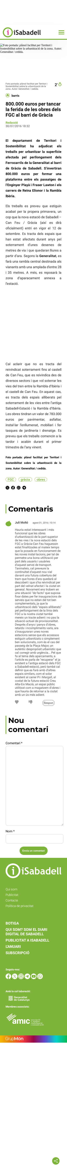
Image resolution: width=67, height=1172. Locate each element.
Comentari (14, 743)
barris (15, 95)
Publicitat (12, 895)
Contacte (12, 900)
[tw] (15, 978)
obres (41, 479)
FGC (11, 479)
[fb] (9, 978)
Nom (10, 831)
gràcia (25, 479)
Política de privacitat (19, 906)
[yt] (34, 978)
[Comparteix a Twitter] (7, 488)
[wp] (40, 978)
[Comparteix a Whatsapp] (18, 488)
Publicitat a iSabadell (27, 940)
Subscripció (17, 953)
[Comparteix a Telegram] (24, 488)
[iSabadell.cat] (20, 37)
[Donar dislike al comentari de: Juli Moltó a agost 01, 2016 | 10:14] (30, 702)
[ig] (21, 978)
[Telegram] (28, 978)
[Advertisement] (28, 323)
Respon (48, 703)
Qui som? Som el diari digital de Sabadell (26, 931)
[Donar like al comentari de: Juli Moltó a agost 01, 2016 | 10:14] (17, 702)
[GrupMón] (33, 1039)
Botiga (12, 923)
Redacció (12, 122)
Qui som (11, 889)
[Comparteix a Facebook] (13, 488)
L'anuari (13, 946)
